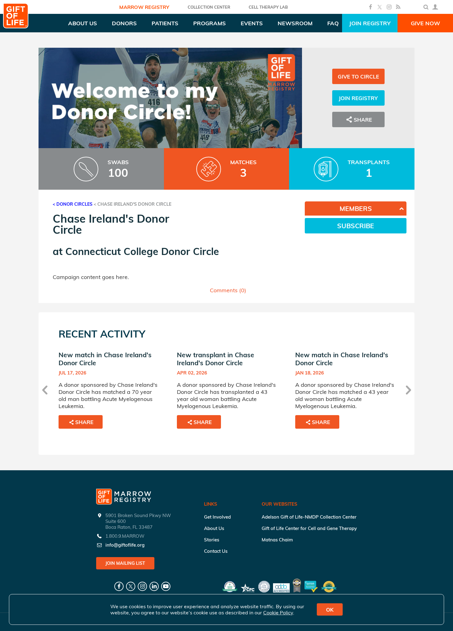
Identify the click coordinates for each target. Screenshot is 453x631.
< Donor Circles (72, 204)
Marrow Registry (144, 7)
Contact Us (215, 551)
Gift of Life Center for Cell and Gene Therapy (309, 528)
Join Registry (369, 23)
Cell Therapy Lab (268, 7)
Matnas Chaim (277, 540)
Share (84, 422)
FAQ (333, 23)
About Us (214, 528)
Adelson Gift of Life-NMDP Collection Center (309, 517)
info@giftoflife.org (125, 545)
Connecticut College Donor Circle (142, 251)
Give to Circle (358, 76)
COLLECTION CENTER (209, 7)
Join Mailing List (125, 563)
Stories (211, 540)
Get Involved (217, 517)
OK (329, 609)
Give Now (425, 23)
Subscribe (355, 226)
